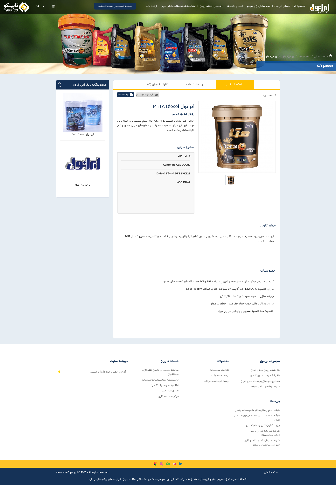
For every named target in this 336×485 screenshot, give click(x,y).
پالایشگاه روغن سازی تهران (265, 370)
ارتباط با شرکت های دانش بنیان (178, 6)
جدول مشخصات (196, 84)
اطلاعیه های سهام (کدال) (165, 385)
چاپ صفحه (123, 94)
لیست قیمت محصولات (216, 381)
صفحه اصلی (321, 56)
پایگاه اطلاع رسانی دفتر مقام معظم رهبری (257, 410)
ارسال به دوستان (144, 94)
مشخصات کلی (235, 84)
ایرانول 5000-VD (83, 185)
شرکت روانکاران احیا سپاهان (264, 387)
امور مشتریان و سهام (258, 6)
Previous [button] (60, 83)
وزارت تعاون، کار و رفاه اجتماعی (263, 425)
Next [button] (60, 86)
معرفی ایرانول (282, 6)
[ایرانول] (319, 9)
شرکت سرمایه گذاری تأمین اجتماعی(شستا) (265, 433)
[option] (237, 137)
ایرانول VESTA (82, 134)
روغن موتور (288, 56)
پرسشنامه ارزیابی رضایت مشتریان (160, 380)
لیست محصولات (220, 376)
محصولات (299, 6)
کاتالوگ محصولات (219, 370)
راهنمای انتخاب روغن (211, 6)
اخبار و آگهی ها (235, 6)
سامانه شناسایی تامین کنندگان (115, 6)
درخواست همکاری (168, 396)
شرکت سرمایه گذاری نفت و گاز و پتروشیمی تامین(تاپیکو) (262, 443)
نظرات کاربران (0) (157, 84)
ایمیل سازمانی (170, 391)
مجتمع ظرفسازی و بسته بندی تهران (260, 381)
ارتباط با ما (151, 6)
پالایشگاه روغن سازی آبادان (265, 376)
